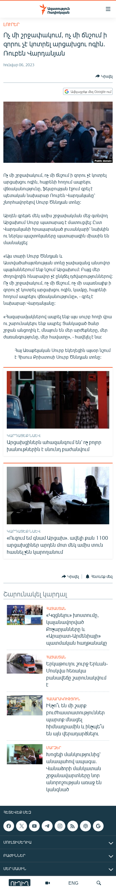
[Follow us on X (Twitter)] (21, 826)
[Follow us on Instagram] (60, 826)
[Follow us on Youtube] (34, 826)
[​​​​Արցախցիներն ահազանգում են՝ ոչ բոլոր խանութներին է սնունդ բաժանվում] (58, 400)
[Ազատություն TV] (47, 883)
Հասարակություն (63, 699)
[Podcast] (85, 826)
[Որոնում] (98, 883)
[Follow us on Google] (98, 826)
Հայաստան (56, 608)
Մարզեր (53, 747)
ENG (73, 883)
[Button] (104, 76)
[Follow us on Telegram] (47, 826)
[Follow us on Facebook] (8, 826)
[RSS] (72, 826)
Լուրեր (11, 24)
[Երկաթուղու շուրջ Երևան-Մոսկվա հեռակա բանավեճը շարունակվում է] (25, 663)
